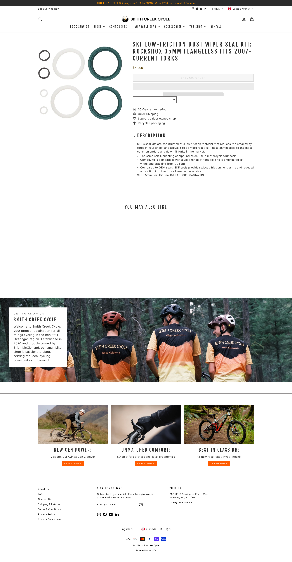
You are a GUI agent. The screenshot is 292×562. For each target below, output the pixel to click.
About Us (43, 489)
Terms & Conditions (49, 509)
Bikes (98, 26)
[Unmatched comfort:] (146, 424)
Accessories (173, 26)
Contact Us (44, 499)
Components (118, 26)
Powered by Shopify (146, 550)
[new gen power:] (73, 424)
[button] (193, 86)
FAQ (40, 494)
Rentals (216, 26)
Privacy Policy (46, 514)
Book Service (79, 26)
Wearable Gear (146, 26)
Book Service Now (48, 8)
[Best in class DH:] (219, 424)
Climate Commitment (50, 519)
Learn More (73, 463)
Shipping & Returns (49, 504)
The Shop (196, 26)
